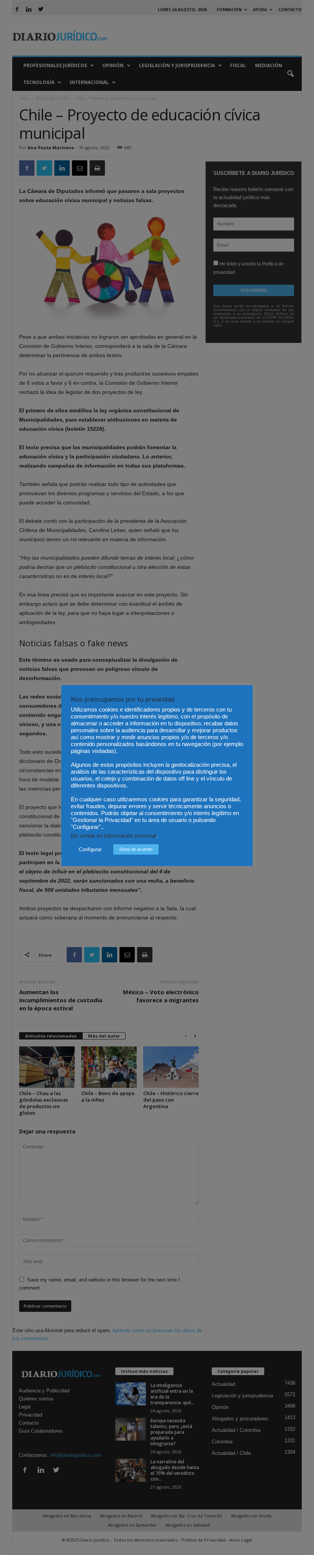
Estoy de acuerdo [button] (135, 849)
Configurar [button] (90, 849)
